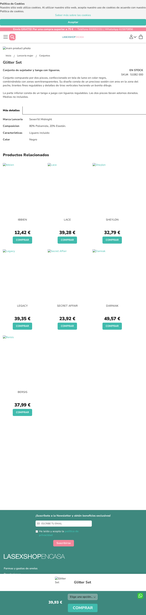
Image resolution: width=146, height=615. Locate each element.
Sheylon (112, 220)
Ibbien (22, 220)
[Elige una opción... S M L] (83, 597)
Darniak (112, 306)
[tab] (11, 110)
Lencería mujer (25, 55)
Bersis (22, 392)
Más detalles (11, 110)
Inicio (9, 55)
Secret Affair (67, 306)
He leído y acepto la (59, 533)
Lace (67, 220)
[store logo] (73, 37)
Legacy (22, 306)
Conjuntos (44, 55)
